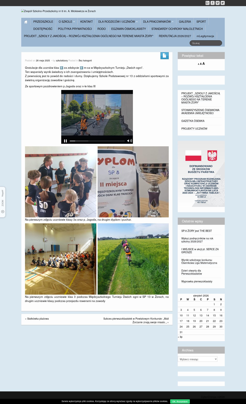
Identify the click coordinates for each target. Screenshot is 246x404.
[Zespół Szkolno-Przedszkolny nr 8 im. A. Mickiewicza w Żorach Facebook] (213, 3)
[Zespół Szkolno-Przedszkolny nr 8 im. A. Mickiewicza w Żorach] (58, 10)
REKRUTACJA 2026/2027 (175, 36)
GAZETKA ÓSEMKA (192, 121)
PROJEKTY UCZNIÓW (194, 128)
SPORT (201, 21)
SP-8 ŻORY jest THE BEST (196, 231)
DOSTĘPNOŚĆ (42, 29)
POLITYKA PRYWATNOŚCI (75, 29)
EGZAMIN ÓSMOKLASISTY (128, 29)
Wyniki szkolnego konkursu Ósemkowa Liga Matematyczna (199, 261)
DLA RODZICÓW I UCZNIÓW (117, 21)
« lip (180, 336)
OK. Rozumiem (180, 401)
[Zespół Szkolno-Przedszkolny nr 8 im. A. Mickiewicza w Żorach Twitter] (223, 3)
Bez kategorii (85, 60)
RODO (101, 29)
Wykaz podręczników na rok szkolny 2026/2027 (197, 239)
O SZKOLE (66, 21)
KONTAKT (86, 21)
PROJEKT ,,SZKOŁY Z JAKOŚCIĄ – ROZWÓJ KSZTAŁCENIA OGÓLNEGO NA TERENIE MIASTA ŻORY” (88, 36)
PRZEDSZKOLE (43, 21)
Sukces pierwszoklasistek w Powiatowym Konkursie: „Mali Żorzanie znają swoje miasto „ (136, 320)
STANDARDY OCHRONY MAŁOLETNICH (177, 29)
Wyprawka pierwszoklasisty (196, 281)
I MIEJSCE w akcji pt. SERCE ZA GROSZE (200, 250)
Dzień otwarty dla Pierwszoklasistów (191, 272)
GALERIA (185, 21)
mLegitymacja (205, 36)
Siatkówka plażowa (38, 318)
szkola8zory (62, 60)
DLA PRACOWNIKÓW (157, 21)
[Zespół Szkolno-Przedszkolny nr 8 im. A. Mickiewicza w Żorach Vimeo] (218, 3)
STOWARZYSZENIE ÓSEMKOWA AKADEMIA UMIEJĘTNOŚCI (200, 111)
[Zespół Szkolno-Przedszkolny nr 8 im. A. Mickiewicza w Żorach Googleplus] (207, 3)
